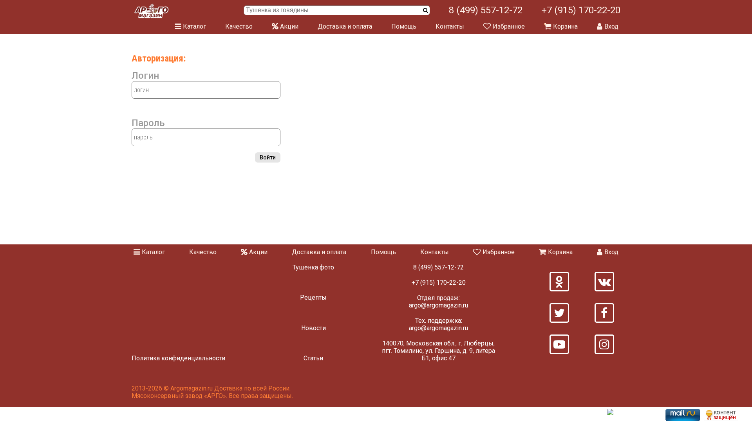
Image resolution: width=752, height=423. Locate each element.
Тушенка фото (313, 267)
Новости (313, 328)
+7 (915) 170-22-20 (580, 10)
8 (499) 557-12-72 (485, 10)
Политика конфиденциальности (178, 358)
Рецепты (313, 297)
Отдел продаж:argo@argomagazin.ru (438, 301)
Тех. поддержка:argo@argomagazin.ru (438, 324)
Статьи (313, 358)
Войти (268, 157)
